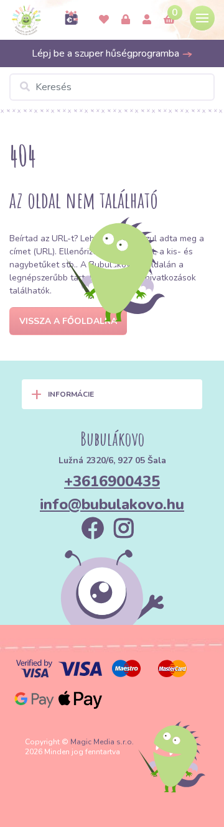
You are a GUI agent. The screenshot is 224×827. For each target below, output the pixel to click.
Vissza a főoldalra (68, 321)
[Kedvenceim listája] (104, 19)
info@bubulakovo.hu (112, 504)
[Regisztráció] (146, 19)
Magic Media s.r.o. (102, 742)
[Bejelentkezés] (125, 19)
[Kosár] (169, 19)
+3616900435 (112, 481)
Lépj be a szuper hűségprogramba (107, 53)
